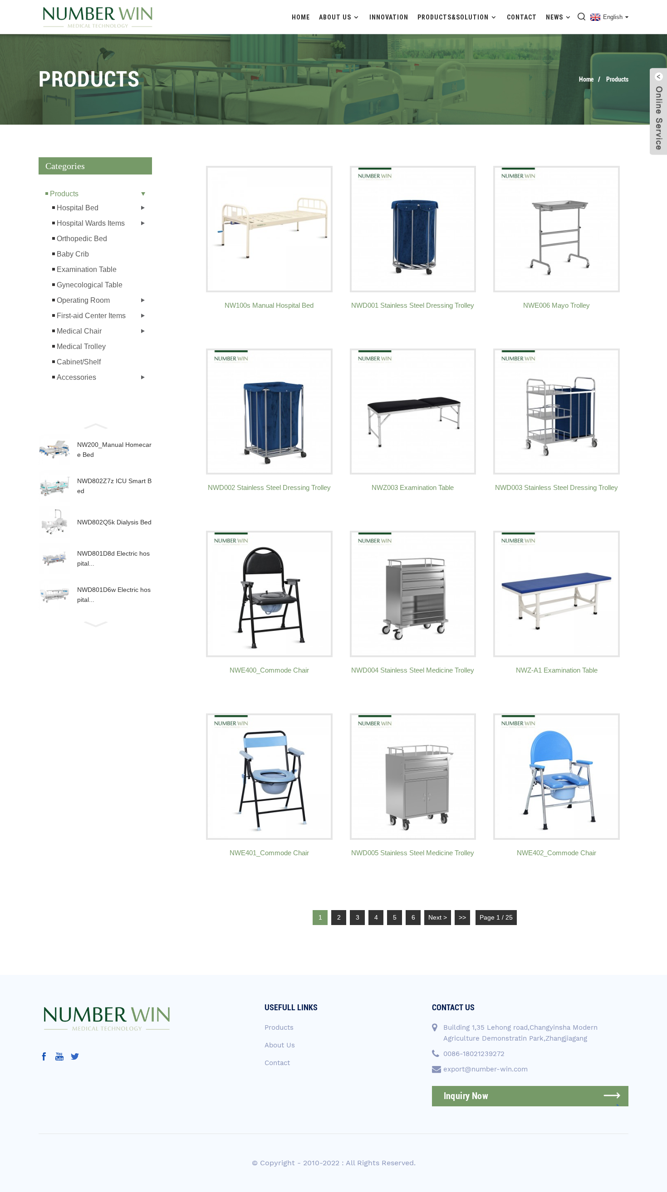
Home (301, 17)
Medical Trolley (81, 346)
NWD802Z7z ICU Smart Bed (114, 485)
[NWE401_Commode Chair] (269, 776)
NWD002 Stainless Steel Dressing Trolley (269, 487)
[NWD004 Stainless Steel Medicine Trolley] (413, 594)
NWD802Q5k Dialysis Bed (114, 522)
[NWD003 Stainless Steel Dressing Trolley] (556, 411)
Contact (522, 17)
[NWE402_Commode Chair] (556, 776)
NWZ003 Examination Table (413, 487)
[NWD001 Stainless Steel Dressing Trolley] (413, 229)
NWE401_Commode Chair (269, 853)
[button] (95, 425)
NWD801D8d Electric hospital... (113, 558)
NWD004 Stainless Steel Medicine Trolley (412, 670)
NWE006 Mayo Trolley (556, 305)
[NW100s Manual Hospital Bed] (269, 229)
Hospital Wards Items (91, 223)
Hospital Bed (77, 208)
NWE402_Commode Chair (556, 853)
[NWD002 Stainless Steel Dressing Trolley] (269, 411)
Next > (437, 917)
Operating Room (83, 300)
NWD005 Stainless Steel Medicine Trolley (412, 853)
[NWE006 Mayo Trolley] (556, 229)
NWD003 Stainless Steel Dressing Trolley (556, 487)
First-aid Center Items (91, 316)
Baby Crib (73, 254)
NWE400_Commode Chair (269, 670)
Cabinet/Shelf (79, 362)
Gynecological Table (90, 285)
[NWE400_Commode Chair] (269, 594)
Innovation (388, 17)
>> (462, 917)
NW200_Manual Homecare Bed (114, 449)
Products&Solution (453, 17)
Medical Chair (79, 331)
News (554, 17)
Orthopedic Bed (82, 238)
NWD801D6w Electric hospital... (114, 594)
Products (617, 79)
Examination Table (87, 269)
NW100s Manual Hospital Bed (269, 305)
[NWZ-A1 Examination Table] (556, 594)
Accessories (76, 377)
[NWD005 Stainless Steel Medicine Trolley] (413, 776)
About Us (335, 17)
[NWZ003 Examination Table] (413, 411)
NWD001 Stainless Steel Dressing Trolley (412, 305)
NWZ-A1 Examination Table (557, 670)
